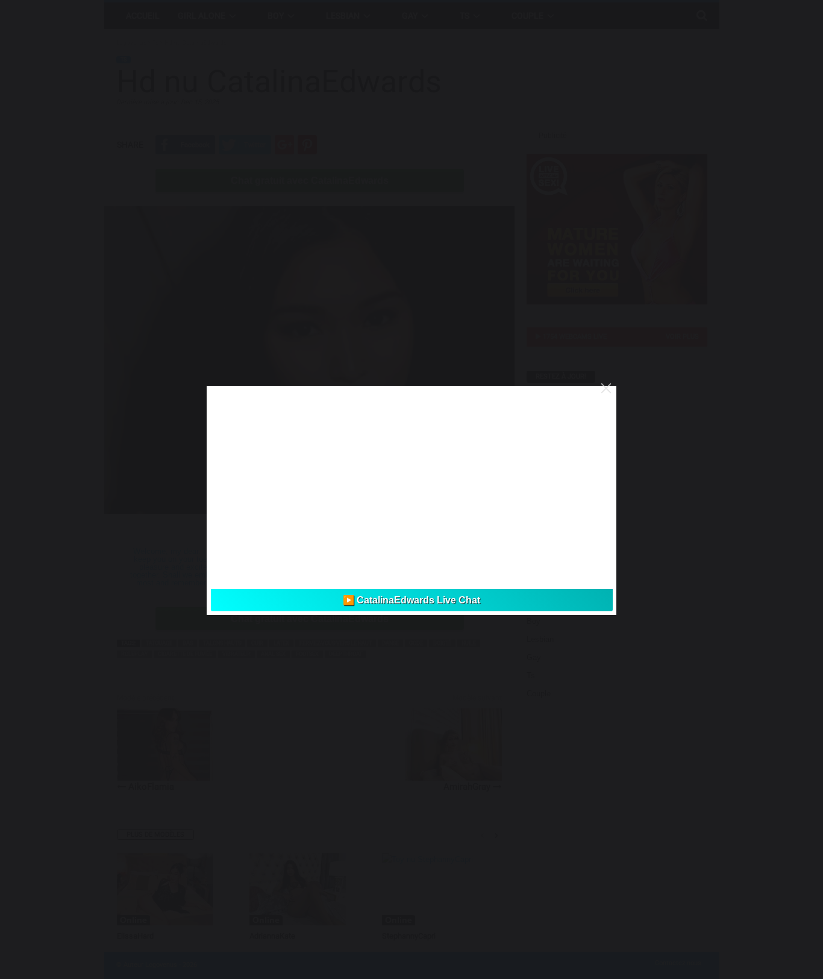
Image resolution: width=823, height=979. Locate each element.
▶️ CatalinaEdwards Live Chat (411, 600)
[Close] (606, 388)
